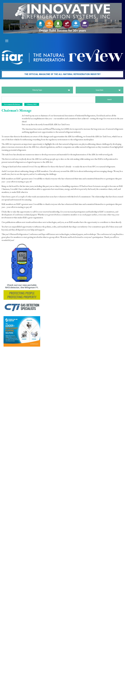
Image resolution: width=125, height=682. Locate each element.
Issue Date (99, 90)
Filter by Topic (37, 90)
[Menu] (6, 41)
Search (109, 99)
